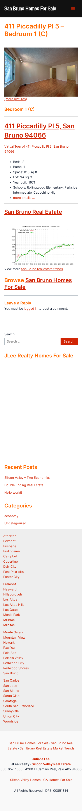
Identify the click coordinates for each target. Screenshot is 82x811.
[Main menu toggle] (73, 8)
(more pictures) (15, 99)
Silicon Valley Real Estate (51, 764)
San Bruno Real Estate (33, 211)
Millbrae (9, 620)
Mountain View (14, 638)
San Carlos (11, 680)
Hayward (10, 589)
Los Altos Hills (13, 605)
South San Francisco (18, 706)
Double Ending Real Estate (23, 485)
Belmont (9, 541)
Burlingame (11, 551)
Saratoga (10, 701)
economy (11, 516)
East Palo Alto (13, 572)
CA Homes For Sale (57, 780)
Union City (11, 716)
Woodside (10, 721)
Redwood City (13, 663)
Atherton (9, 536)
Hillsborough (12, 594)
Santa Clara (11, 696)
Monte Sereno (13, 632)
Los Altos (10, 599)
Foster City (11, 577)
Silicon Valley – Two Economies (27, 478)
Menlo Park (11, 615)
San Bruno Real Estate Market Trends (47, 748)
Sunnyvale (11, 711)
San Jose (10, 686)
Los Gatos (11, 610)
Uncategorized (15, 523)
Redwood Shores (16, 668)
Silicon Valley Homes (25, 780)
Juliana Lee (41, 759)
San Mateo (11, 691)
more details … (24, 198)
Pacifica (9, 648)
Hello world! (13, 493)
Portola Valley (13, 658)
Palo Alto (9, 653)
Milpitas (9, 625)
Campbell (10, 556)
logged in (31, 309)
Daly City (9, 567)
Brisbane (9, 546)
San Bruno (11, 673)
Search (9, 334)
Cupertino (10, 562)
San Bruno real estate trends (42, 269)
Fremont (9, 584)
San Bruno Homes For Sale (30, 8)
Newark (9, 643)
